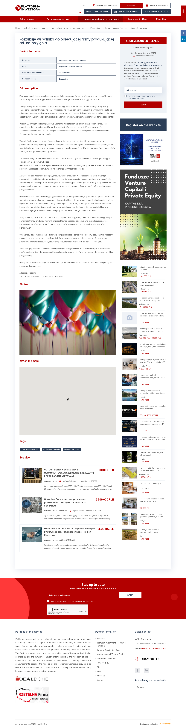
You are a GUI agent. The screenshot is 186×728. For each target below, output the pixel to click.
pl (88, 5)
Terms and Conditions (107, 658)
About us (101, 675)
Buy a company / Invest (59, 19)
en (84, 5)
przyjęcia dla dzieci (71, 449)
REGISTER (131, 5)
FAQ (99, 671)
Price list (101, 638)
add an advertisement (129, 12)
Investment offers (137, 19)
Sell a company (27, 19)
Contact (100, 680)
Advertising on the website (156, 12)
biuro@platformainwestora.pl (153, 648)
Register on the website (143, 125)
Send (143, 104)
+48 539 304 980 (110, 5)
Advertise (141, 687)
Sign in (100, 667)
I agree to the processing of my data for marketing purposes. (143, 97)
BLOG (183, 11)
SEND (130, 595)
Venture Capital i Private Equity (111, 654)
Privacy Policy (103, 662)
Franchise (161, 19)
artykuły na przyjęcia (51, 449)
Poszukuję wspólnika (30, 449)
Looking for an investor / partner (100, 19)
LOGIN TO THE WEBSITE (159, 5)
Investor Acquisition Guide (109, 650)
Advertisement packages (97, 12)
